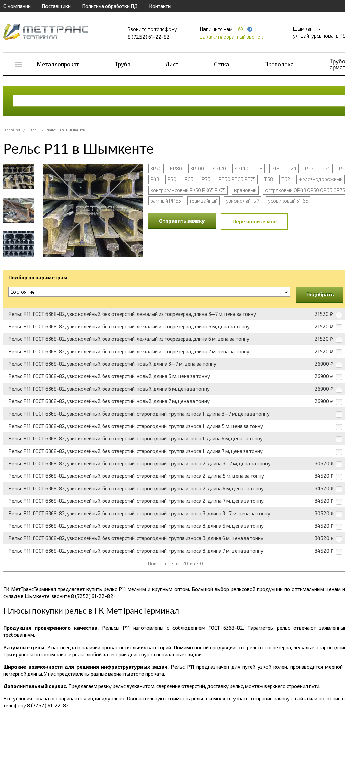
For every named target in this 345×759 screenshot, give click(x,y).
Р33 (309, 168)
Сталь (33, 130)
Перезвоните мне (254, 221)
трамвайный (203, 201)
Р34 (326, 168)
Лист (172, 64)
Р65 (189, 179)
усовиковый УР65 (288, 201)
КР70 (156, 168)
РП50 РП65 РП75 (237, 179)
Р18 (275, 168)
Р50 (171, 179)
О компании (17, 6)
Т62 (285, 179)
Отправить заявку (182, 221)
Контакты (160, 6)
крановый (245, 190)
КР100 (197, 168)
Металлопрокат (58, 64)
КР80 (176, 168)
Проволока (279, 64)
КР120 (219, 168)
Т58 (268, 179)
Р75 (206, 179)
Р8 (260, 168)
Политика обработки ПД (110, 6)
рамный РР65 (165, 201)
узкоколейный (242, 201)
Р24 (292, 168)
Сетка (221, 64)
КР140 (241, 168)
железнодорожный (321, 179)
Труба (122, 64)
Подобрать (320, 294)
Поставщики (56, 6)
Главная (12, 130)
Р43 (154, 179)
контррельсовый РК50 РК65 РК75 (188, 190)
